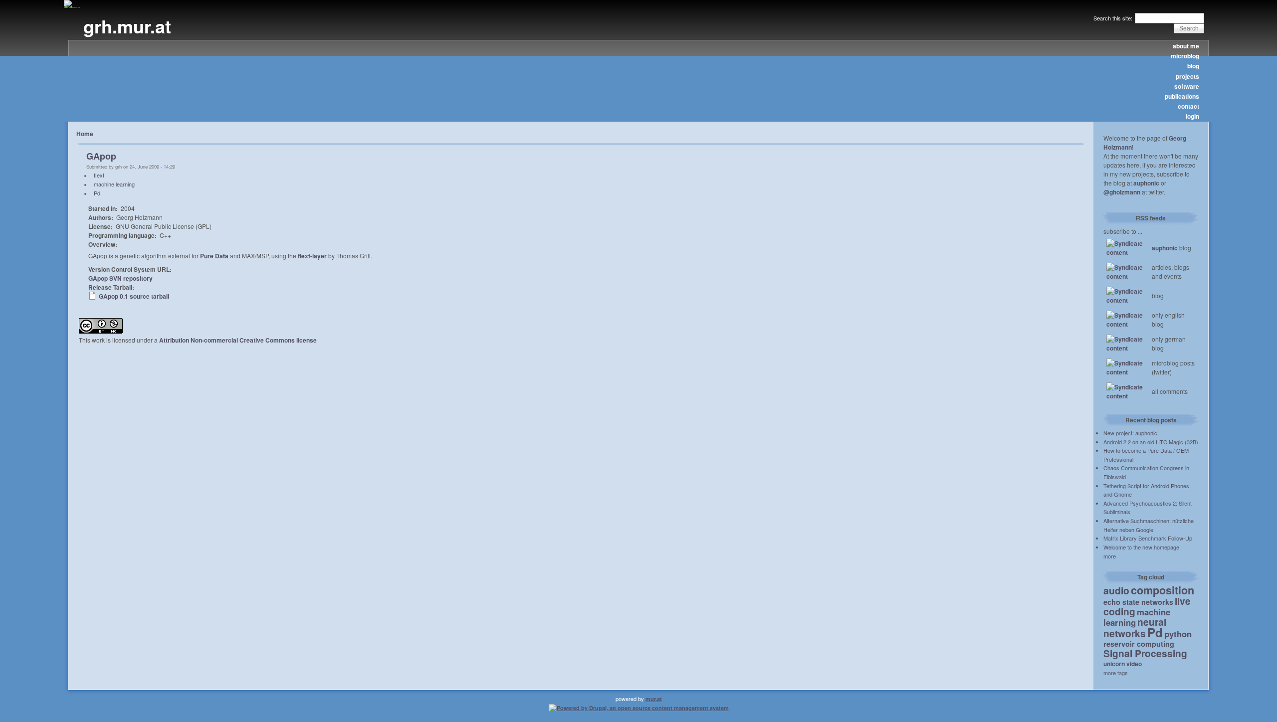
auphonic (1146, 183)
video (1134, 663)
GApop (101, 156)
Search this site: (1113, 18)
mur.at (653, 699)
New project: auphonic (1130, 433)
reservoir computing (1138, 644)
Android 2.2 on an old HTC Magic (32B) (1150, 442)
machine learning (114, 184)
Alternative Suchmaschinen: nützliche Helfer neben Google (1148, 525)
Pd (97, 193)
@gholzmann (1121, 191)
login (1192, 116)
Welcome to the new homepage (1141, 547)
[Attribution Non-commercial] (101, 331)
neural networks (1134, 627)
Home (84, 133)
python (1178, 634)
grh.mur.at (127, 26)
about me (1186, 45)
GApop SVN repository (120, 278)
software (1186, 86)
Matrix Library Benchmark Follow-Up (1147, 538)
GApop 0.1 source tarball (134, 296)
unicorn (1114, 663)
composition (1162, 590)
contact (1188, 106)
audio (1116, 590)
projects (1187, 76)
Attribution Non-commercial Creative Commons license (238, 340)
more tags (1115, 673)
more (1109, 556)
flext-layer (312, 255)
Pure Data (214, 255)
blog (1193, 65)
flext (99, 175)
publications (1182, 96)
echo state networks (1138, 602)
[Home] (72, 7)
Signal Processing (1145, 653)
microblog (1185, 55)
